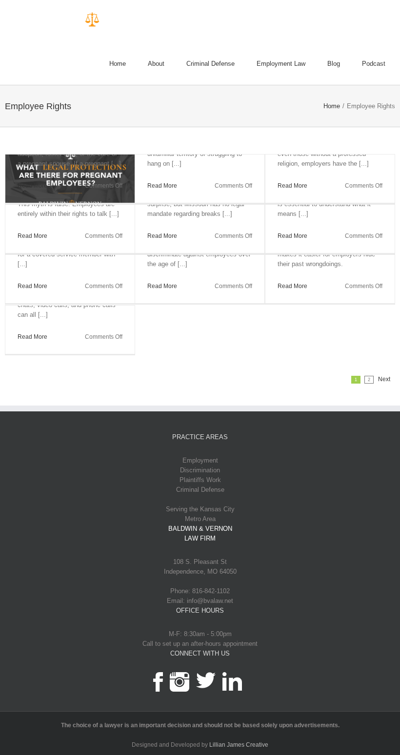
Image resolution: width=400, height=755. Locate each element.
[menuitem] (128, 64)
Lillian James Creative (238, 744)
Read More (32, 185)
